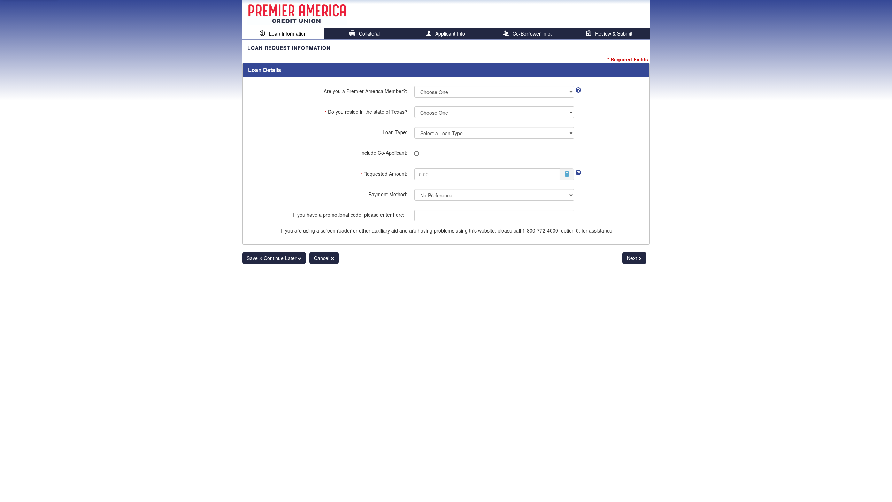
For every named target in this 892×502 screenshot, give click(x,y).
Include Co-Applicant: (383, 152)
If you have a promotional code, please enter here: (350, 214)
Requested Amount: (383, 174)
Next (632, 257)
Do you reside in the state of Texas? (366, 112)
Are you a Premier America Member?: (365, 91)
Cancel (322, 257)
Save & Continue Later (272, 257)
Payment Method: (387, 194)
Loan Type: (395, 132)
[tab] (283, 33)
